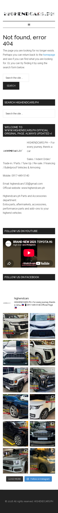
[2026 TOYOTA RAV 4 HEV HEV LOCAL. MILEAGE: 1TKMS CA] (15, 352)
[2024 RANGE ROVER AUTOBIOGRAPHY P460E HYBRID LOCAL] (42, 434)
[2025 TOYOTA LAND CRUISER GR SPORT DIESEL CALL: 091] (15, 325)
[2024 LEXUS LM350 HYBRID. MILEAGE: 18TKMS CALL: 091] (42, 461)
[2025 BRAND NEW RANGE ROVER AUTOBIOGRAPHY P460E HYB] (42, 406)
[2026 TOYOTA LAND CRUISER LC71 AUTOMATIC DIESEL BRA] (15, 379)
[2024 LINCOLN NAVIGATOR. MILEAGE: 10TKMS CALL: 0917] (15, 434)
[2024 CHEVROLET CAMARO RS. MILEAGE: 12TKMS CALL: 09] (15, 406)
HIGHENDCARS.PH (29, 13)
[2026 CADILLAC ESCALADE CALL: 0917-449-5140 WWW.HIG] (42, 352)
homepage (49, 54)
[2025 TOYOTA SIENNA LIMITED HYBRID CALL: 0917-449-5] (42, 325)
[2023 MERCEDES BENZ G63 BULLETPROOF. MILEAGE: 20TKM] (15, 461)
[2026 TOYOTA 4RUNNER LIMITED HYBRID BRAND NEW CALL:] (42, 379)
